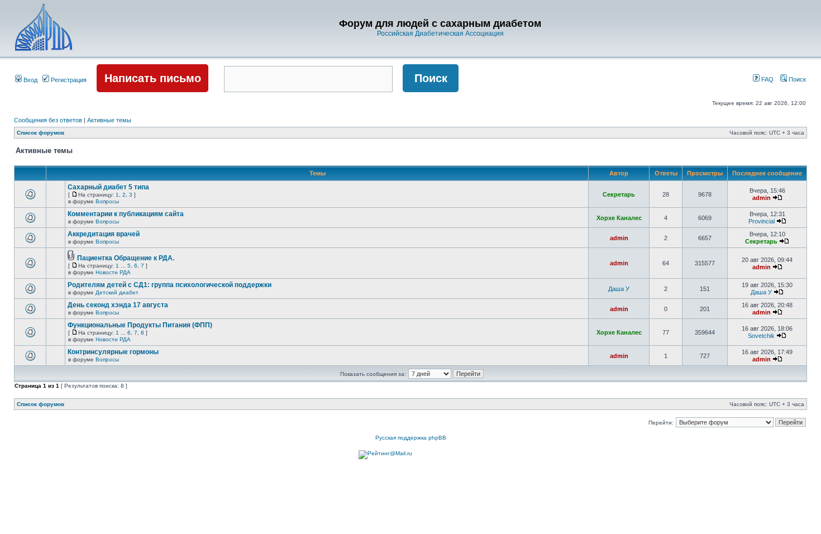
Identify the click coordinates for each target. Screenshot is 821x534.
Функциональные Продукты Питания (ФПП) (140, 325)
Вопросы (107, 201)
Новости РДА (113, 272)
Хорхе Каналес (619, 217)
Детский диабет (117, 292)
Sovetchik (761, 335)
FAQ (767, 79)
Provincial (761, 221)
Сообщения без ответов (48, 120)
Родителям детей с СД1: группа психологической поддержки (169, 285)
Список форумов (40, 133)
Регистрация (68, 80)
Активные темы (109, 120)
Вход (29, 80)
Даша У (618, 288)
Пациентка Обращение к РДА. (125, 258)
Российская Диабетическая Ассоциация (440, 33)
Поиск (796, 79)
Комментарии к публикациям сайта (126, 214)
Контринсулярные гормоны (113, 352)
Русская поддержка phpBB (410, 438)
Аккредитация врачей (104, 234)
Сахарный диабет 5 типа (108, 187)
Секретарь (619, 194)
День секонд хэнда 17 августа (118, 305)
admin (761, 197)
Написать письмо (152, 78)
